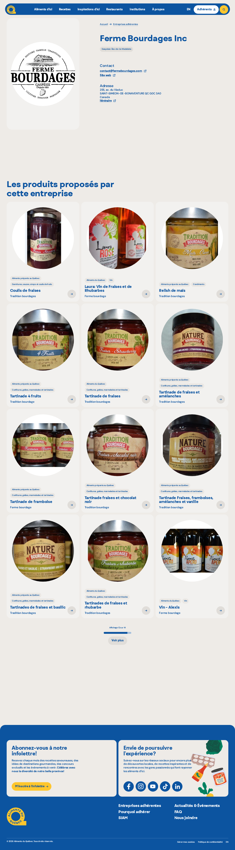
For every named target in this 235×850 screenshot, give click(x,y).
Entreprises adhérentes (139, 805)
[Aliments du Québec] (11, 9)
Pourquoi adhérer (134, 811)
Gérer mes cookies (186, 842)
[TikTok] (165, 786)
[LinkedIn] (177, 786)
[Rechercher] (224, 9)
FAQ (178, 811)
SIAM (123, 817)
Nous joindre (186, 817)
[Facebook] (128, 786)
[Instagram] (141, 786)
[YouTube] (153, 786)
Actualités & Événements (197, 805)
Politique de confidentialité (210, 842)
